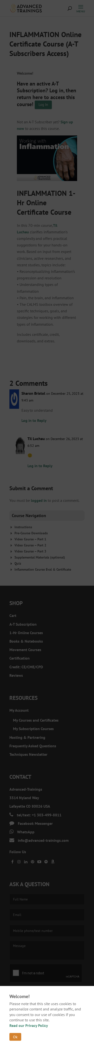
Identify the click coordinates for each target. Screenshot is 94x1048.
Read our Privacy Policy (28, 1025)
